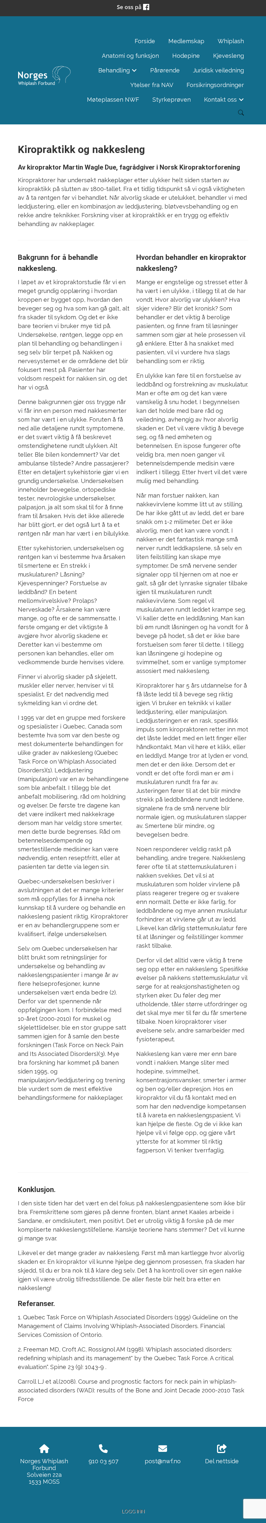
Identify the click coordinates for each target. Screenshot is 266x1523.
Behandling (117, 72)
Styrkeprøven (171, 99)
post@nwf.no (163, 1461)
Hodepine (186, 55)
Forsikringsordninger (215, 85)
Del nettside (222, 1461)
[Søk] (241, 113)
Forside (145, 41)
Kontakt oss (224, 101)
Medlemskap (186, 41)
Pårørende (165, 70)
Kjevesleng (228, 55)
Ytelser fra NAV (151, 85)
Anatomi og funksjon (130, 55)
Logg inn (133, 1511)
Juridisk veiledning (218, 70)
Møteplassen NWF (113, 99)
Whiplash (231, 41)
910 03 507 (103, 1461)
